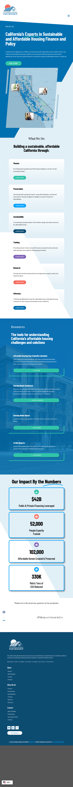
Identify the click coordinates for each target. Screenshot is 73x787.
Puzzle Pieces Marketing (58, 743)
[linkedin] (13, 728)
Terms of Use (32, 743)
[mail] (17, 728)
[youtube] (9, 728)
